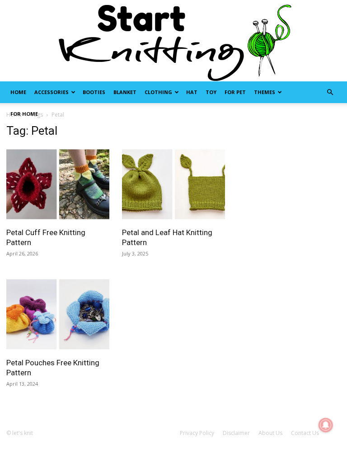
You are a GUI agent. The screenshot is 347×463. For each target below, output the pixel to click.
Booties (94, 92)
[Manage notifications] (326, 425)
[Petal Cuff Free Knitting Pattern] (57, 184)
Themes (264, 92)
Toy (211, 92)
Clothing (158, 92)
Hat (191, 92)
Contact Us (305, 433)
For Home (24, 113)
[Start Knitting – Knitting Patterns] (173, 40)
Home (18, 92)
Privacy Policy (197, 433)
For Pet (235, 92)
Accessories (51, 92)
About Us (270, 433)
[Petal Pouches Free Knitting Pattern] (57, 314)
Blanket (124, 92)
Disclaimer (236, 433)
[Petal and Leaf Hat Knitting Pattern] (173, 184)
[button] (330, 92)
